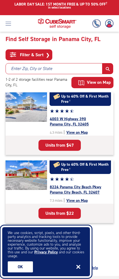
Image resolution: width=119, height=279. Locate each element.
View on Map (77, 132)
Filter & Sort (34, 55)
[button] (107, 68)
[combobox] (54, 68)
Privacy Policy (46, 252)
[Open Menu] (8, 23)
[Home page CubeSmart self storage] (57, 20)
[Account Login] (108, 23)
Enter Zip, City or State (31, 68)
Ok (20, 267)
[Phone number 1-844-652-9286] (97, 23)
